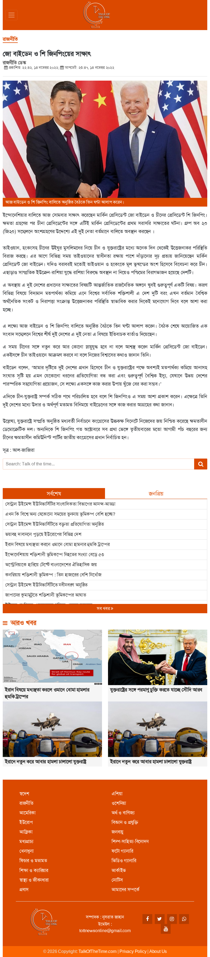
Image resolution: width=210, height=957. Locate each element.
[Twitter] (160, 919)
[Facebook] (147, 919)
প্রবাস (23, 889)
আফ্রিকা (26, 832)
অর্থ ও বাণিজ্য (123, 813)
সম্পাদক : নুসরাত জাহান (105, 917)
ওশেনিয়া (119, 803)
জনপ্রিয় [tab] (156, 493)
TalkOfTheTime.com (97, 951)
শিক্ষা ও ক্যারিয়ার (33, 870)
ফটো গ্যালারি (122, 851)
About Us (158, 951)
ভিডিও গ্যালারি (124, 861)
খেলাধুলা (26, 851)
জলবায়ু (117, 832)
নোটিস (117, 880)
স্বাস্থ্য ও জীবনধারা (34, 880)
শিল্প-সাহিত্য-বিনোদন (130, 841)
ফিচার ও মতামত (33, 861)
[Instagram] (172, 919)
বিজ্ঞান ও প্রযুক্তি (125, 822)
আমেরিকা (27, 813)
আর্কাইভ (119, 870)
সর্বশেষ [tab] (54, 493)
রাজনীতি (26, 803)
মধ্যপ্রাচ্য (26, 841)
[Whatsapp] (184, 919)
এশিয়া (117, 794)
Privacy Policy (132, 951)
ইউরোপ (26, 822)
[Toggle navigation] (11, 15)
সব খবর (104, 608)
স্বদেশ (24, 794)
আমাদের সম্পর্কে (125, 889)
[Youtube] (166, 929)
